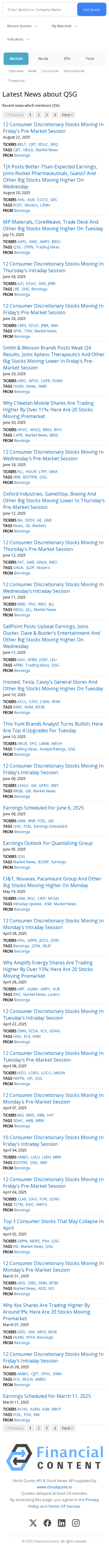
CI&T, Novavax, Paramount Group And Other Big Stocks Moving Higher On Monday (52, 882)
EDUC (43, 144)
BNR (31, 820)
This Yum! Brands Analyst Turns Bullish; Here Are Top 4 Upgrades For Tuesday (53, 727)
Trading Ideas (47, 247)
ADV (21, 659)
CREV (22, 325)
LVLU (35, 1157)
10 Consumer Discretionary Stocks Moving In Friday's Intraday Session (53, 1140)
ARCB (22, 743)
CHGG (23, 785)
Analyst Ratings (52, 749)
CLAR (22, 1199)
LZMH (45, 205)
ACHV (22, 1409)
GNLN (42, 562)
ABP (21, 989)
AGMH (32, 989)
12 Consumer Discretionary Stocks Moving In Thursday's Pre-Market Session (53, 545)
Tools (90, 58)
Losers (53, 994)
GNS (42, 283)
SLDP (30, 567)
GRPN (32, 940)
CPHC (46, 1373)
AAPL (22, 241)
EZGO (31, 283)
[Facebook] (47, 1523)
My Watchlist (61, 26)
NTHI (30, 1337)
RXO (17, 994)
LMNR (44, 743)
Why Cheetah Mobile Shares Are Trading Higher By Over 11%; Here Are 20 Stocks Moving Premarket (48, 410)
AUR (56, 989)
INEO (53, 562)
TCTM (18, 1204)
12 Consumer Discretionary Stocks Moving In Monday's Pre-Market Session (53, 1098)
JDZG (43, 940)
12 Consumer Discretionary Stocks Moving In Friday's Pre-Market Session (53, 127)
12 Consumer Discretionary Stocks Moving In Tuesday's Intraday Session (53, 1014)
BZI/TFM (30, 477)
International (74, 71)
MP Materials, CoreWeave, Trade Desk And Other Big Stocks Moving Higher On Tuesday (53, 225)
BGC (31, 898)
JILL (51, 604)
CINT (42, 898)
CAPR (45, 380)
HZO (22, 1072)
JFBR (51, 283)
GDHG (54, 1031)
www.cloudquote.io (54, 1487)
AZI (20, 283)
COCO (42, 199)
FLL (20, 471)
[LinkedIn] (61, 1523)
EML (37, 1414)
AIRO (22, 380)
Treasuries (16, 80)
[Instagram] (76, 1523)
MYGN (53, 898)
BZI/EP (43, 861)
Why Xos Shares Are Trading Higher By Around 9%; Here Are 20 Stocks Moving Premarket (46, 1312)
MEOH (56, 743)
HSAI (17, 1036)
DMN (22, 1031)
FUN (43, 1199)
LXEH (46, 1157)
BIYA (58, 429)
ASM (21, 898)
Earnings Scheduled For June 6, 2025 (43, 807)
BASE (52, 1331)
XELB (46, 945)
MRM (40, 1120)
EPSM (53, 1283)
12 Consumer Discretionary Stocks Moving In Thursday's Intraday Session (53, 267)
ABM (21, 820)
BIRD (22, 604)
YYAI (28, 331)
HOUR (31, 471)
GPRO (44, 785)
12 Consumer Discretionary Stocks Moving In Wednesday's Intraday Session (53, 587)
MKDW (59, 1072)
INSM (56, 701)
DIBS (32, 1283)
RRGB (18, 791)
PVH (45, 1241)
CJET (32, 144)
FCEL (42, 820)
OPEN (28, 247)
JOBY (43, 659)
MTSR (40, 707)
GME (47, 520)
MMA (53, 471)
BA (20, 520)
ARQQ (35, 429)
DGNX (57, 380)
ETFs (67, 58)
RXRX (17, 707)
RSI (15, 1246)
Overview (15, 71)
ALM (31, 199)
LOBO (33, 1072)
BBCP (56, 1409)
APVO (33, 380)
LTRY (43, 471)
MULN (27, 1379)
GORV (54, 1199)
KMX (54, 325)
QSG (17, 247)
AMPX (44, 241)
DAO (33, 1199)
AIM (31, 1331)
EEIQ (54, 144)
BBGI (47, 429)
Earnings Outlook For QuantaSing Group (48, 843)
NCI (51, 1288)
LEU (53, 659)
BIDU (56, 241)
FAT (21, 562)
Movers (31, 205)
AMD (33, 241)
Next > (67, 114)
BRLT (22, 144)
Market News (47, 149)
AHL (21, 199)
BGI (21, 1115)
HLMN (18, 1337)
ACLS (22, 701)
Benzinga (22, 155)
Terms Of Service (64, 1506)
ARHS (41, 1331)
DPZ (33, 743)
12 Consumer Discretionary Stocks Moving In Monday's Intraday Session (53, 924)
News (32, 71)
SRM (16, 477)
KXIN (37, 1036)
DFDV (30, 520)
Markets (16, 58)
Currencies (50, 71)
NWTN (18, 1078)
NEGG (28, 149)
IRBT (55, 785)
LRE (16, 289)
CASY (33, 701)
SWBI (42, 386)
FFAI (31, 604)
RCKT (17, 205)
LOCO (46, 1072)
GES (53, 199)
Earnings (58, 861)
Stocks (43, 58)
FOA (27, 1414)
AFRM (32, 659)
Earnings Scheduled (50, 826)
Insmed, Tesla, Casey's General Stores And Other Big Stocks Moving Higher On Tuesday (53, 685)
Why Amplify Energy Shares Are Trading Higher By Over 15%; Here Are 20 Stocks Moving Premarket (48, 969)
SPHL (17, 331)
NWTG (41, 1204)
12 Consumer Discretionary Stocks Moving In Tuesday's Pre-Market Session (53, 1056)
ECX (44, 1031)
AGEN (35, 1409)
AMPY (45, 989)
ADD (21, 1283)
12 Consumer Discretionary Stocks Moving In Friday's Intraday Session (53, 769)
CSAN (44, 701)
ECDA (33, 1031)
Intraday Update (27, 903)
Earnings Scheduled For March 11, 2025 (47, 1396)
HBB (41, 1115)
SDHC (18, 1120)
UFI (29, 1078)
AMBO (23, 1157)
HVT (50, 1115)
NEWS (35, 1241)
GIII (33, 785)
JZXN (55, 940)
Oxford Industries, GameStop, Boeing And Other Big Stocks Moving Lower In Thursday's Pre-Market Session (54, 500)
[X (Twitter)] (33, 1523)
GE (39, 520)
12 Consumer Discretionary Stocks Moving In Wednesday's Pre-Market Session (53, 455)
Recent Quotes (19, 26)
